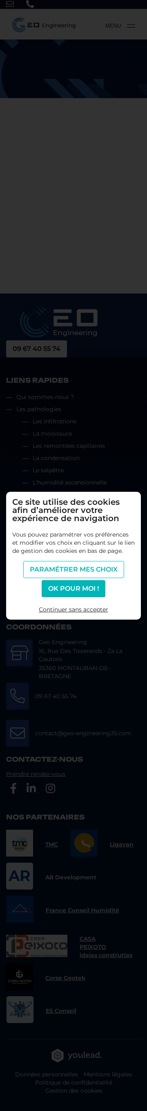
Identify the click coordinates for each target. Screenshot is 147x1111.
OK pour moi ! (73, 588)
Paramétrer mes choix (74, 569)
